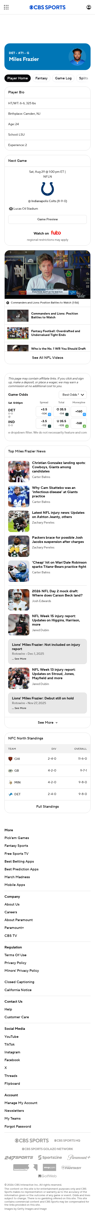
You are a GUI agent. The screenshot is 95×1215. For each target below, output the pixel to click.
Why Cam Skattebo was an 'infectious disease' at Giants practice (55, 492)
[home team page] (47, 189)
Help (8, 1009)
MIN (17, 783)
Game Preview (47, 219)
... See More (19, 659)
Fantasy (41, 78)
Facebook (12, 1060)
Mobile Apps (14, 885)
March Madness (17, 877)
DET (17, 794)
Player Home (17, 78)
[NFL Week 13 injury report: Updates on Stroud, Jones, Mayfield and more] (18, 678)
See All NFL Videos (47, 357)
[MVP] (49, 1165)
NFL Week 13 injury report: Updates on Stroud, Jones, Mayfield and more (54, 673)
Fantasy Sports (16, 845)
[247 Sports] (18, 1157)
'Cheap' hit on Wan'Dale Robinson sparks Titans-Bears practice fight (59, 564)
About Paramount (18, 920)
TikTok (9, 1044)
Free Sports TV (16, 854)
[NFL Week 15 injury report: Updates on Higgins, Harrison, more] (18, 624)
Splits (83, 78)
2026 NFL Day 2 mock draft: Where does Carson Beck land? (57, 593)
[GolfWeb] (47, 1176)
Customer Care (16, 1017)
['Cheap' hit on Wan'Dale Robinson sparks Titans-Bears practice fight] (18, 571)
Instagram (12, 1052)
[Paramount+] (79, 1156)
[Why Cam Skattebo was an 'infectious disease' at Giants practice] (18, 496)
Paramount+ (14, 928)
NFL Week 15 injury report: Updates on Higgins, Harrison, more (56, 620)
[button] (6, 7)
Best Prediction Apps (21, 869)
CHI (17, 759)
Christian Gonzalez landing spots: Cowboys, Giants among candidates (59, 467)
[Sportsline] (50, 1157)
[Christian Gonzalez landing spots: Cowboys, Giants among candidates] (18, 471)
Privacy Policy (15, 963)
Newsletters (14, 1111)
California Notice (18, 990)
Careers (10, 912)
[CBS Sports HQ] (67, 1140)
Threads (10, 1076)
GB (16, 771)
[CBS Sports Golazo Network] (47, 1148)
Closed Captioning (19, 982)
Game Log (63, 78)
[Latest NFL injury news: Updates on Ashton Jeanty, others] (18, 521)
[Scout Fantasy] (71, 1167)
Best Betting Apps (19, 861)
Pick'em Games (16, 838)
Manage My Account (20, 1103)
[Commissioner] (25, 1166)
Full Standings (47, 806)
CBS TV (10, 936)
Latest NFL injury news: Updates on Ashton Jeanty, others (58, 514)
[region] (47, 274)
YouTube (11, 1036)
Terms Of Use (15, 955)
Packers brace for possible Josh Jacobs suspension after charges (58, 539)
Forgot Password (17, 1126)
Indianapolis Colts (43, 201)
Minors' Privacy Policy (21, 970)
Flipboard (12, 1083)
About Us (11, 904)
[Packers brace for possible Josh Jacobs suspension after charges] (18, 546)
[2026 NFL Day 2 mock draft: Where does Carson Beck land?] (18, 600)
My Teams (12, 1118)
